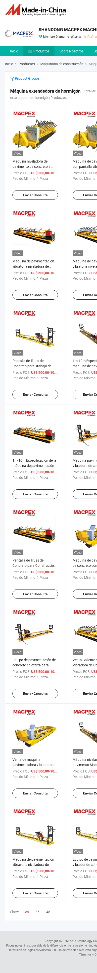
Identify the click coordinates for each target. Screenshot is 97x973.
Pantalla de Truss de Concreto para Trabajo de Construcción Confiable (31, 366)
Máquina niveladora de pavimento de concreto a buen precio (31, 166)
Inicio (14, 51)
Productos (41, 51)
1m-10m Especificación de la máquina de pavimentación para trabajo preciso (34, 465)
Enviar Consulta (35, 195)
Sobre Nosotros (71, 51)
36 (38, 911)
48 (48, 911)
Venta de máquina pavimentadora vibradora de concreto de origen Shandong (35, 764)
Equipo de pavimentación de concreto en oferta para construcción (34, 665)
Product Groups (27, 78)
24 (27, 912)
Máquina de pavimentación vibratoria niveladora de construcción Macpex (33, 864)
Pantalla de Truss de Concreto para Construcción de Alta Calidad (34, 565)
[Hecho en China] (36, 10)
